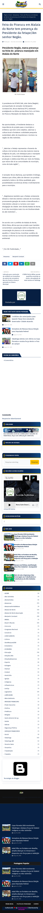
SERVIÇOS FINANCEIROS (22, 731)
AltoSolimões (22, 600)
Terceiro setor (22, 744)
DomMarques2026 (22, 642)
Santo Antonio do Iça (22, 718)
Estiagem (22, 665)
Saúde (22, 721)
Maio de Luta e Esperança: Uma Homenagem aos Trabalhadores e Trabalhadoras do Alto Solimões (25, 577)
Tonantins (22, 747)
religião (22, 715)
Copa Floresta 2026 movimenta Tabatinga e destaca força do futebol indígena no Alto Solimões (26, 536)
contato (36, 904)
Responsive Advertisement (11, 419)
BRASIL (22, 619)
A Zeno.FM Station (9, 509)
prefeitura (22, 711)
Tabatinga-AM (22, 741)
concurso (22, 626)
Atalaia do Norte (22, 610)
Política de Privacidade (24, 904)
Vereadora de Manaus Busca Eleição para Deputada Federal (25, 330)
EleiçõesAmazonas (22, 659)
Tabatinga (22, 738)
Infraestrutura (22, 685)
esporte (22, 662)
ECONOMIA (22, 649)
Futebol (22, 672)
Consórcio (22, 633)
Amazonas (16, 15)
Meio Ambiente (22, 698)
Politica (22, 708)
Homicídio (22, 675)
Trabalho (22, 754)
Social (22, 734)
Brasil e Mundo (22, 623)
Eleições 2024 (22, 656)
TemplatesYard (22, 908)
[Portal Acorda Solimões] (21, 4)
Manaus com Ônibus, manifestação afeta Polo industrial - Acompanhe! (25, 566)
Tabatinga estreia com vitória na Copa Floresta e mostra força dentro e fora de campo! (26, 341)
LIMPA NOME (22, 695)
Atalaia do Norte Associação (22, 613)
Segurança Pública (22, 728)
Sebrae (22, 724)
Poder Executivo (22, 705)
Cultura (22, 639)
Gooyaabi (21, 909)
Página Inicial (9, 904)
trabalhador (22, 751)
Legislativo (22, 692)
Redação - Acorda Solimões (13, 42)
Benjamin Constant (18, 256)
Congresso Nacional (22, 629)
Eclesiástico (22, 646)
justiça (22, 688)
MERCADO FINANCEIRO (22, 701)
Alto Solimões (22, 596)
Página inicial (8, 15)
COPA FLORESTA (22, 636)
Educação (22, 652)
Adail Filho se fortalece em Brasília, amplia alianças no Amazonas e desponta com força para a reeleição (26, 556)
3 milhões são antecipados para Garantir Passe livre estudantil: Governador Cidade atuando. (23, 319)
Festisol (22, 669)
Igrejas (22, 678)
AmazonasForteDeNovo (22, 606)
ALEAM (22, 593)
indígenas (22, 682)
